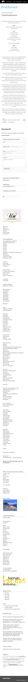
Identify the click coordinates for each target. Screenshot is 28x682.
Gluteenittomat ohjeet (14, 656)
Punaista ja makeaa (7, 398)
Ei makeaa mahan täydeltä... (9, 271)
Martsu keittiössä (6, 357)
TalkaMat (5, 231)
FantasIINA (5, 279)
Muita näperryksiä (11, 661)
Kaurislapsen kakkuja (7, 319)
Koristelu (4, 659)
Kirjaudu (25, 1)
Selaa (14, 1)
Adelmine (5, 243)
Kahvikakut (19, 658)
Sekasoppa (5, 412)
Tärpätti (4, 444)
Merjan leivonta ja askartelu (9, 361)
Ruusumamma (6, 406)
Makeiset (20, 659)
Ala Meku (5, 248)
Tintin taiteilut (6, 439)
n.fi (7, 228)
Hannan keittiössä (7, 289)
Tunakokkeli (5, 442)
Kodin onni (5, 325)
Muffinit (6, 661)
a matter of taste (6, 473)
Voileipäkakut (20, 665)
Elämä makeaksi (6, 272)
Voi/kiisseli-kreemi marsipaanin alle (12, 609)
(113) (7, 596)
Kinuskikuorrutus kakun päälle (11, 605)
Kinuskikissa (5, 324)
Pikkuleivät (4, 662)
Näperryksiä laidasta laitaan (9, 380)
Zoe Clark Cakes (6, 485)
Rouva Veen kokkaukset (8, 404)
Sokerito (4, 228)
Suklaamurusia (6, 424)
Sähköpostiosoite (10, 146)
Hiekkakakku (5, 299)
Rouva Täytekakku (7, 403)
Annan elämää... (6, 255)
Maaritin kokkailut (6, 342)
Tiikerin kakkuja (6, 436)
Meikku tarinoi (6, 358)
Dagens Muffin (6, 479)
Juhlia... (7, 658)
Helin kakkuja (6, 291)
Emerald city (5, 274)
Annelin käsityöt (6, 491)
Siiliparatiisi (5, 414)
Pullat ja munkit (12, 662)
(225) (7, 599)
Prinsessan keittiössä (7, 396)
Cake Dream (5, 263)
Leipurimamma (6, 336)
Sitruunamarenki (6, 417)
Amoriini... (5, 475)
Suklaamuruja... (6, 422)
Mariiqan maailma (6, 354)
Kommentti (5, 157)
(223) (7, 597)
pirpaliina (5, 395)
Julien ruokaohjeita (7, 310)
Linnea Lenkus (6, 482)
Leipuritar (5, 337)
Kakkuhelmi (5, 314)
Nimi (4, 142)
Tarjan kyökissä (6, 434)
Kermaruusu (5, 322)
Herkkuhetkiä (6, 295)
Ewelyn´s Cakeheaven (7, 275)
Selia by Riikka (6, 490)
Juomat (10, 658)
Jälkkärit (12, 658)
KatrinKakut (5, 321)
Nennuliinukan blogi (7, 375)
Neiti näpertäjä (6, 373)
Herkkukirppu (6, 298)
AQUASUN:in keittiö (7, 258)
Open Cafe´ (5, 384)
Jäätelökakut (15, 658)
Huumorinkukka (6, 301)
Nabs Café (5, 369)
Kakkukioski (5, 315)
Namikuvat (5, 372)
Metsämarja (5, 359)
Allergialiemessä (6, 252)
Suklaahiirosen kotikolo (8, 421)
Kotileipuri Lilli (6, 328)
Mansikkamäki (6, 351)
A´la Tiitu (5, 251)
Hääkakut (4, 658)
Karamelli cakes (6, 318)
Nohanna (5, 376)
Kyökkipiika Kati (6, 331)
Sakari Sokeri (6, 409)
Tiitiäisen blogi (6, 437)
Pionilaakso (5, 392)
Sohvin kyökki (6, 418)
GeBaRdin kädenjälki (7, 284)
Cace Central (6, 476)
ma (8, 229)
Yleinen (4, 666)
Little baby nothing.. (7, 339)
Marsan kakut (6, 355)
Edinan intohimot (6, 269)
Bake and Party (6, 232)
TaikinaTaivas (6, 430)
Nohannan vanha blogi (7, 377)
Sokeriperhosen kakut (7, 419)
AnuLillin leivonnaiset (7, 256)
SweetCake (5, 425)
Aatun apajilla (6, 241)
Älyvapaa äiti (5, 456)
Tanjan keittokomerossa (8, 433)
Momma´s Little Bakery (8, 365)
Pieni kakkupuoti (6, 391)
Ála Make (5, 246)
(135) (7, 594)
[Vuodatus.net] (6, 678)
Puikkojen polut (6, 493)
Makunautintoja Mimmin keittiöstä (10, 348)
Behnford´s (5, 226)
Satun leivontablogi (7, 411)
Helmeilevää (5, 293)
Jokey (4, 307)
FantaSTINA (5, 280)
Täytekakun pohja (8, 607)
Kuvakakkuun (6, 233)
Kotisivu (10, 152)
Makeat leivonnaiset (13, 659)
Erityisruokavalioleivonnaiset (6, 656)
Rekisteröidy (19, 1)
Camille (4, 478)
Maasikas (5, 344)
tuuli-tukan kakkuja (7, 443)
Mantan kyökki (6, 352)
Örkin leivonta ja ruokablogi (9, 452)
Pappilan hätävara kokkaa (8, 389)
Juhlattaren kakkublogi (8, 308)
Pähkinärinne (5, 399)
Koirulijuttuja (22, 658)
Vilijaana (4, 448)
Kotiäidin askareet (7, 329)
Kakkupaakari (6, 316)
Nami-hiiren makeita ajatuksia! (9, 370)
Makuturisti (5, 350)
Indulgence (5, 303)
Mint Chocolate (6, 364)
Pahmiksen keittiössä (7, 388)
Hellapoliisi (5, 292)
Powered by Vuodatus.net (21, 680)
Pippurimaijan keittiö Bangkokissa (10, 393)
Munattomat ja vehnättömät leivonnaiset (19, 661)
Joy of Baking (6, 480)
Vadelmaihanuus (9, 15)
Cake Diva (5, 261)
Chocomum (5, 266)
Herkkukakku (6, 296)
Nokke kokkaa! (6, 379)
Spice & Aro (5, 229)
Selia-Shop (5, 488)
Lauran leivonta (6, 334)
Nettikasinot (8, 1)
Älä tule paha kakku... (7, 457)
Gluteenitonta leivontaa (8, 285)
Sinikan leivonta (6, 415)
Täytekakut (12, 665)
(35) (7, 593)
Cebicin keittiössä (7, 264)
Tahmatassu (5, 429)
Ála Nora (5, 249)
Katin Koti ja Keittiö (7, 326)
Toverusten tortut (6, 440)
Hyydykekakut (11, 122)
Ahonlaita (5, 245)
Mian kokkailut (6, 362)
